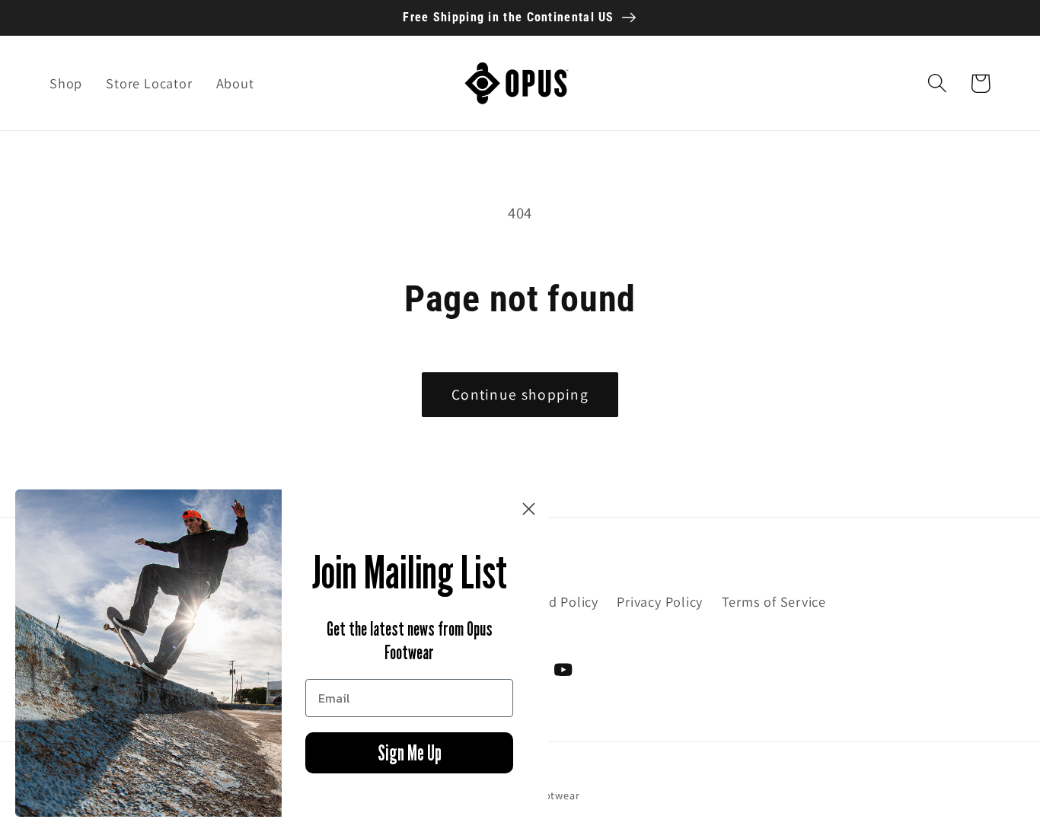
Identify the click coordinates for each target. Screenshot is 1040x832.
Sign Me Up (410, 753)
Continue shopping (520, 394)
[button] (937, 83)
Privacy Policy (660, 601)
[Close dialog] (528, 509)
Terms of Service (774, 601)
